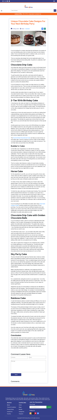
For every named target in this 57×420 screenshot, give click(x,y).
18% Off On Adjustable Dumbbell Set (28, 14)
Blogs (20, 407)
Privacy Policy (10, 409)
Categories (21, 411)
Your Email (32, 404)
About (8, 405)
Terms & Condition (11, 407)
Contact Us (9, 411)
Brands (20, 409)
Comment (27, 28)
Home (20, 405)
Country (9, 413)
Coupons (21, 413)
